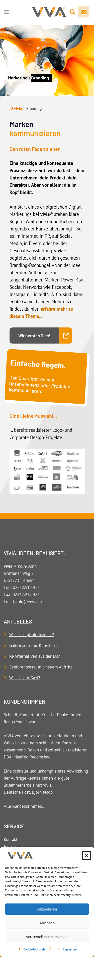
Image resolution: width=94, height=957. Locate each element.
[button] (86, 855)
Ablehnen (47, 923)
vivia (18, 108)
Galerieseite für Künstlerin (33, 645)
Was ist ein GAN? (24, 678)
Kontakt (11, 839)
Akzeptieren (47, 909)
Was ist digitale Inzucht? (31, 634)
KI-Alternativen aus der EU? (34, 656)
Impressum (70, 949)
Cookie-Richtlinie (34, 949)
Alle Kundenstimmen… (24, 806)
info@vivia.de (29, 601)
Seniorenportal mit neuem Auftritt (40, 667)
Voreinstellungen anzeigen (47, 937)
